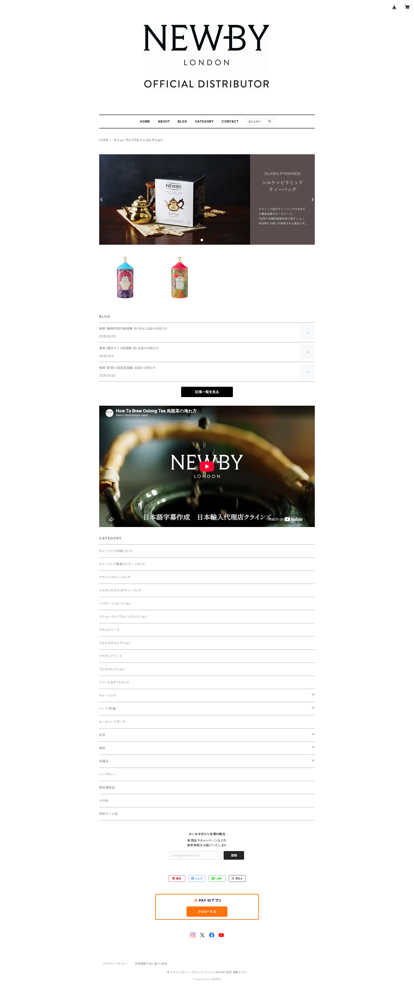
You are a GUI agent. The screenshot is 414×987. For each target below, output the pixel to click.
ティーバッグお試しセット (116, 551)
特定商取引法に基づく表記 (151, 963)
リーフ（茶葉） (108, 708)
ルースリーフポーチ (112, 721)
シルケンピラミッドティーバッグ (120, 590)
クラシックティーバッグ (114, 577)
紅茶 (102, 735)
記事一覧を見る (207, 392)
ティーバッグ (107, 695)
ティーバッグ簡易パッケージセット (122, 564)
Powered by (202, 979)
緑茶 (102, 748)
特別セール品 (108, 813)
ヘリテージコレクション (115, 603)
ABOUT (164, 121)
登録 (234, 855)
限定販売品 (107, 787)
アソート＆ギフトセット (114, 682)
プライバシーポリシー (115, 963)
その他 (103, 800)
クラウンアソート (110, 656)
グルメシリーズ (109, 629)
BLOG (182, 121)
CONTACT (230, 121)
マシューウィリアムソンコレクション (123, 616)
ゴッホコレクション (112, 669)
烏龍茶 (104, 761)
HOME (145, 121)
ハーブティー (107, 774)
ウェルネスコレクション (114, 643)
